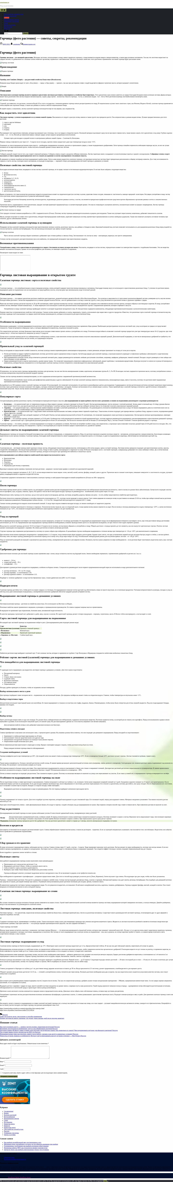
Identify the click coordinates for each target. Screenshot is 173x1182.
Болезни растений (10, 16)
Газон (6, 23)
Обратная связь (9, 1157)
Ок (105, 1181)
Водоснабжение (9, 1117)
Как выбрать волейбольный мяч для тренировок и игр (22, 1142)
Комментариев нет (29, 44)
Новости (7, 28)
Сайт (1, 1069)
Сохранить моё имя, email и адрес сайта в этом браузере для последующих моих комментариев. (35, 1073)
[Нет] (107, 1181)
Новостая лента (9, 1124)
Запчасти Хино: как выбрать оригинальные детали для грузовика (26, 1149)
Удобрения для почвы (11, 21)
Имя (2, 1061)
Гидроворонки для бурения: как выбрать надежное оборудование (26, 1146)
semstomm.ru (4, 2)
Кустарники (8, 27)
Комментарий (5, 1058)
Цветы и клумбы (10, 25)
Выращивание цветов (11, 19)
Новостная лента (10, 1127)
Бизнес (6, 1113)
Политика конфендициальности (15, 1159)
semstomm (16, 44)
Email (2, 1065)
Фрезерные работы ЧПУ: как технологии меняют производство (25, 1148)
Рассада (6, 18)
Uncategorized (8, 1111)
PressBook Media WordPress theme (19, 1177)
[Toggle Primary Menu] (3, 10)
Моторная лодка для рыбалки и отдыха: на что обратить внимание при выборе (31, 1144)
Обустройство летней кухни (13, 14)
